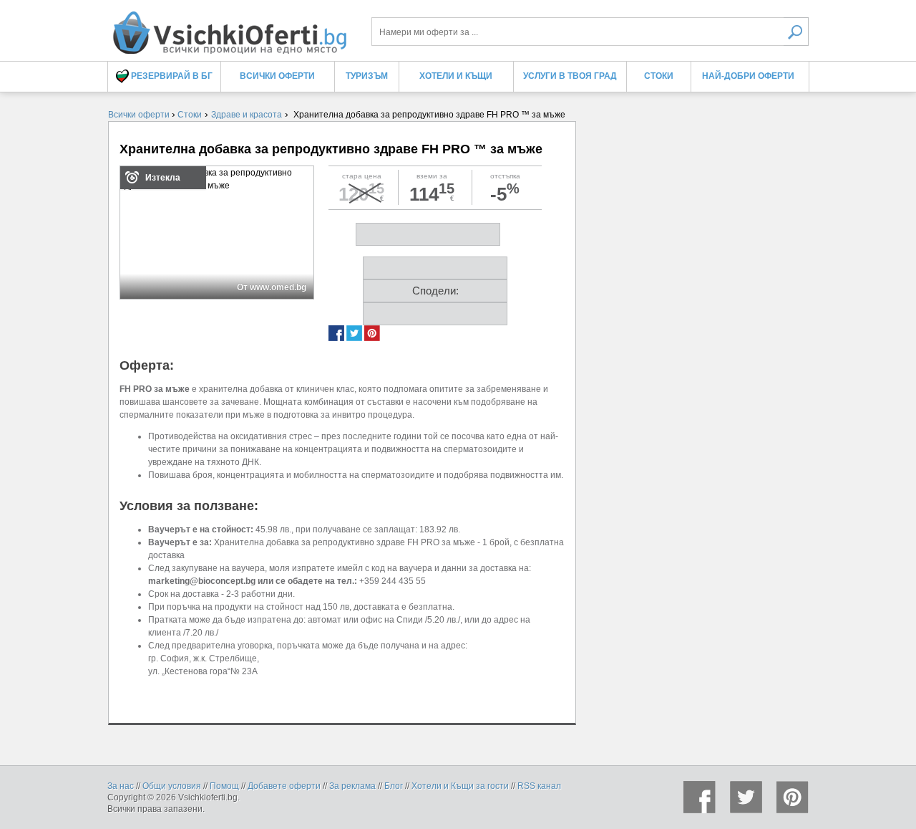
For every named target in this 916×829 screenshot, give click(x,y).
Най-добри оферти (748, 76)
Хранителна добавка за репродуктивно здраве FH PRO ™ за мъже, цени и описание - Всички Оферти (229, 27)
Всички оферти (277, 76)
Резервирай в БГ (171, 76)
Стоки (658, 76)
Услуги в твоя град (570, 76)
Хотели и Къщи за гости (460, 786)
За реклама (352, 786)
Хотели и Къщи (455, 76)
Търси (796, 31)
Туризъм (367, 76)
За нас (120, 786)
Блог (393, 786)
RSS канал (539, 786)
